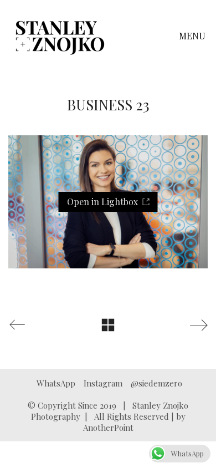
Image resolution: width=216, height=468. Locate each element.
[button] (193, 36)
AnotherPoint (108, 427)
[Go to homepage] (60, 36)
